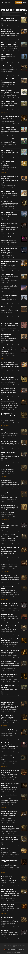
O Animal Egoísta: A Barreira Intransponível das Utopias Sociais (9, 507)
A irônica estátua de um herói (9, 796)
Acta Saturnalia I (7, 275)
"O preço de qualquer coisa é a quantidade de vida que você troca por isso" (9, 203)
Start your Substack (10, 949)
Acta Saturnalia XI (7, 18)
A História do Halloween (9, 603)
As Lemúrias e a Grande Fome (9, 587)
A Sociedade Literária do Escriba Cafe (9, 249)
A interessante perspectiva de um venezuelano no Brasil (10, 828)
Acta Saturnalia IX (7, 79)
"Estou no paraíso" (7, 826)
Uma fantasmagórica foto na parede (10, 784)
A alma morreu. (5, 419)
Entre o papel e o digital (9, 575)
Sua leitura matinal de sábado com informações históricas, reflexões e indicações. (9, 215)
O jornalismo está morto (9, 674)
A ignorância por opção (9, 837)
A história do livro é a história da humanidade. (10, 350)
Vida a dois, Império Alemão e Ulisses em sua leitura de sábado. (10, 130)
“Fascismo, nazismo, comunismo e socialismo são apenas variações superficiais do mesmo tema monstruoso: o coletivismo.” (10, 511)
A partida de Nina (7, 466)
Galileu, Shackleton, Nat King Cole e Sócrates (10, 457)
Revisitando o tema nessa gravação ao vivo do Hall (8, 266)
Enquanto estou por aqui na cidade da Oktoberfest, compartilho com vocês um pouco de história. (8, 653)
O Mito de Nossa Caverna (9, 661)
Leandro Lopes (11, 898)
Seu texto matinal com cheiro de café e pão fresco (10, 277)
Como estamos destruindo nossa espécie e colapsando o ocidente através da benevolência (10, 34)
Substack (8, 952)
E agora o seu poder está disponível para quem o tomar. (9, 677)
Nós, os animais (6, 877)
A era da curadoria (7, 377)
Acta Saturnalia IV (7, 162)
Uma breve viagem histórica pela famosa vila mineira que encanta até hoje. (10, 309)
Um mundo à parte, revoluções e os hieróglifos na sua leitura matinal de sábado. (10, 141)
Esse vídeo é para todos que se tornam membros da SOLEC (9, 228)
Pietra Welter (11, 73)
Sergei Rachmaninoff (8, 626)
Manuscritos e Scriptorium (6, 335)
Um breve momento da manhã (9, 861)
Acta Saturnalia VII (7, 127)
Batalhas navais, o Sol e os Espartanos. (8, 57)
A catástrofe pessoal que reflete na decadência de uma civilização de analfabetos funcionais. (10, 365)
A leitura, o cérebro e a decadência (8, 493)
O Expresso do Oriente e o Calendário (10, 686)
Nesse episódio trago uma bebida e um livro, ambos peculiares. (10, 93)
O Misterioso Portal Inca (9, 323)
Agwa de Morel (6, 90)
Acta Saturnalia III (7, 191)
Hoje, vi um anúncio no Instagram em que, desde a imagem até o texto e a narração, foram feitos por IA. (10, 851)
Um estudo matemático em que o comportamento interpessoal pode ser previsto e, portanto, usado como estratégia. (10, 68)
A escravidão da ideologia (10, 116)
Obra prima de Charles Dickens (9, 46)
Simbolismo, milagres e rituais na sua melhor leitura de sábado (10, 21)
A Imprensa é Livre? (8, 535)
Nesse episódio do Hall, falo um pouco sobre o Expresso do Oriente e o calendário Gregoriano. (9, 690)
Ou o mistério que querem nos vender (9, 326)
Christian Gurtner (12, 23)
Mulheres (4, 930)
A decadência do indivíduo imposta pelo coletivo (9, 415)
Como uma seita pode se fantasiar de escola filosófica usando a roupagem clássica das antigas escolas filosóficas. (10, 718)
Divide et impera (7, 614)
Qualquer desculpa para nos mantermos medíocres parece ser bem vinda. (10, 563)
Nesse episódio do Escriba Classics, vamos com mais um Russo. (9, 628)
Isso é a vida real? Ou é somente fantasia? (9, 401)
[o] (24, 44)
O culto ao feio (6, 480)
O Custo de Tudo (6, 201)
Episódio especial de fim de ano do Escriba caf (9, 526)
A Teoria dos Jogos (7, 66)
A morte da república (8, 388)
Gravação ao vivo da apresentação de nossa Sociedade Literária (10, 253)
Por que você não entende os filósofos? (10, 639)
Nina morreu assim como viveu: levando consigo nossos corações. (9, 468)
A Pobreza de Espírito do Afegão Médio (9, 177)
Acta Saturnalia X (7, 54)
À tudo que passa (7, 756)
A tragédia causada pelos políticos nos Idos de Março (8, 391)
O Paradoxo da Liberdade (9, 286)
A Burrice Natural (7, 561)
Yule (3, 523)
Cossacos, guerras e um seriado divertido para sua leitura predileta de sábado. (9, 81)
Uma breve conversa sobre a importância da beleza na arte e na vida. (9, 483)
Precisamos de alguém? (7, 906)
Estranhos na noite (7, 904)
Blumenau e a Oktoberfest (10, 650)
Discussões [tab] (20, 14)
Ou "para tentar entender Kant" (9, 642)
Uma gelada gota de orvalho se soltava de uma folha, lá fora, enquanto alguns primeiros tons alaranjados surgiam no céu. (9, 864)
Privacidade (14, 945)
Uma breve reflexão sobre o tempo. (8, 758)
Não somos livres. (6, 288)
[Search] (25, 14)
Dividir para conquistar (9, 430)
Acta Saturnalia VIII (8, 101)
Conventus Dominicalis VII (9, 453)
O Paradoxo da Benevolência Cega (7, 30)
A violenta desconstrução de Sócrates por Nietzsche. (8, 552)
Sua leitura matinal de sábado (9, 193)
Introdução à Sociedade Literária (9, 224)
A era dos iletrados (7, 362)
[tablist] (12, 14)
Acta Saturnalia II (7, 212)
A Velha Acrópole (7, 715)
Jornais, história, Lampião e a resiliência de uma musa (9, 104)
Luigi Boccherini (7, 743)
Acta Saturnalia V (7, 150)
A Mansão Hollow (7, 237)
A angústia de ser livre (9, 296)
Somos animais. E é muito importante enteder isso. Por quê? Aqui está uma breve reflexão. (9, 879)
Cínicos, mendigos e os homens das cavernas (9, 812)
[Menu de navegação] (2, 2)
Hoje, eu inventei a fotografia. (9, 787)
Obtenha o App (20, 949)
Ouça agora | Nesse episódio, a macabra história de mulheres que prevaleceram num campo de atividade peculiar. (10, 933)
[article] (14, 22)
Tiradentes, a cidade (8, 307)
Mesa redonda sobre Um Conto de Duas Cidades (9, 44)
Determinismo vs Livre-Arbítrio (9, 262)
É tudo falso (5, 849)
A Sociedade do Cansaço (9, 730)
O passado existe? (7, 918)
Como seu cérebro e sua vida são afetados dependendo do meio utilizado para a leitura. (10, 578)
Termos (19, 945)
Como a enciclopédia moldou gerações (8, 703)
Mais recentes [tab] (5, 14)
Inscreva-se (19, 2)
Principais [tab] (13, 14)
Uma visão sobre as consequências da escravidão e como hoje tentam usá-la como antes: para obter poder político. (9, 119)
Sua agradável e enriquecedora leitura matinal (9, 164)
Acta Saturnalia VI (7, 139)
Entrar (24, 2)
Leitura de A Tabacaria (9, 441)
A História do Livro (7, 348)
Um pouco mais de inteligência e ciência (8, 890)
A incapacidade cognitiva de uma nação (10, 771)
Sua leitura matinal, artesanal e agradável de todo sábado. (9, 153)
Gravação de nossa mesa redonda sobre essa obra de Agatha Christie (8, 239)
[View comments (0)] (8, 39)
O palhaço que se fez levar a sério (10, 548)
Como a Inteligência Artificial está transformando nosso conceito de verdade (10, 404)
